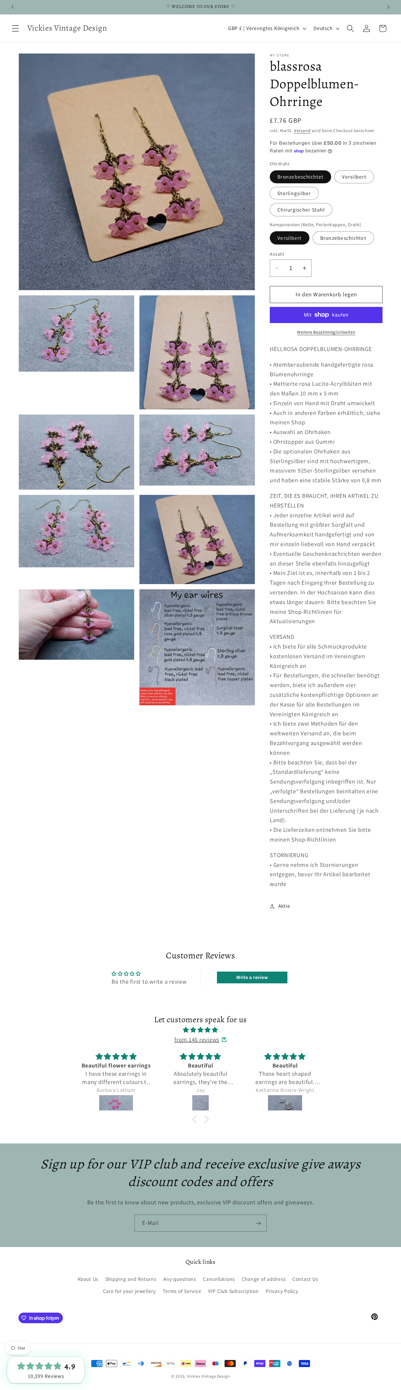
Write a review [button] (252, 977)
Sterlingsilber (294, 193)
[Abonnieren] (258, 1223)
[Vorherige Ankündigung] (12, 7)
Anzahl (277, 254)
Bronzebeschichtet (300, 176)
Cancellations (219, 1279)
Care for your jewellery (129, 1291)
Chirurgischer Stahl (301, 209)
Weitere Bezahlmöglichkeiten (326, 332)
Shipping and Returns (130, 1279)
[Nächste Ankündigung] (388, 7)
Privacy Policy (282, 1291)
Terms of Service (182, 1291)
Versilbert (354, 176)
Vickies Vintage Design (208, 1376)
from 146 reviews (196, 1039)
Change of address (264, 1279)
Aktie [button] (284, 905)
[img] (200, 1030)
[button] (15, 28)
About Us (87, 1279)
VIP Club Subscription (233, 1291)
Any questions (179, 1279)
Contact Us (305, 1279)
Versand (302, 130)
